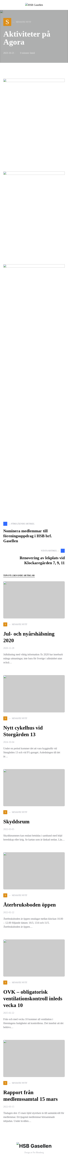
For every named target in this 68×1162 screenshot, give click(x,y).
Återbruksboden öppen (29, 905)
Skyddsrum (16, 822)
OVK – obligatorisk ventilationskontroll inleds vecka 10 (32, 998)
